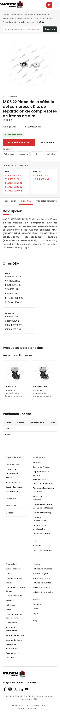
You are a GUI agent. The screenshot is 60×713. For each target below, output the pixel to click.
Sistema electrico (14, 653)
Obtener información (19, 142)
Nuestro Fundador (14, 487)
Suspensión (11, 657)
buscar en (50, 29)
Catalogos (37, 604)
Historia (9, 477)
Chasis (9, 583)
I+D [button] (34, 540)
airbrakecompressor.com (30, 708)
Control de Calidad (41, 533)
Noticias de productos (43, 592)
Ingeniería (37, 462)
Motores (10, 512)
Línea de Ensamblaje (42, 512)
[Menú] (57, 5)
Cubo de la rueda (14, 595)
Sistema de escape (15, 635)
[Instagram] (10, 689)
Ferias (35, 608)
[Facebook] (4, 689)
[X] (15, 689)
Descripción (10, 201)
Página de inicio (14, 457)
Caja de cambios (14, 578)
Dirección (10, 600)
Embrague (10, 605)
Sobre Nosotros (13, 482)
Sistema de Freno (14, 640)
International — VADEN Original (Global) (29, 705)
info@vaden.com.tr (13, 682)
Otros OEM (26, 201)
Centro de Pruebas (41, 467)
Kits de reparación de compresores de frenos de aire (28, 18)
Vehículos (11, 505)
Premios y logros (40, 573)
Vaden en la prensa (42, 578)
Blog (35, 620)
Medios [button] (36, 599)
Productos (15, 14)
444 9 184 (31, 682)
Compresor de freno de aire (35, 14)
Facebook (23, 154)
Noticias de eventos (42, 583)
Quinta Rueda (12, 622)
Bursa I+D (37, 545)
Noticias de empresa (42, 569)
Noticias (37, 564)
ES (49, 5)
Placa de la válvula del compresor (19, 22)
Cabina (9, 573)
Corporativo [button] (12, 464)
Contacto (11, 498)
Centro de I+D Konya (42, 550)
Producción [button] (39, 457)
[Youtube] (26, 689)
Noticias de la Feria (41, 587)
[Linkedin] (21, 689)
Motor (8, 609)
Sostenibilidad (12, 491)
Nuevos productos (14, 569)
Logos (35, 613)
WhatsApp (9, 154)
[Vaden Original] (11, 5)
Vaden (6, 14)
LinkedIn (51, 154)
